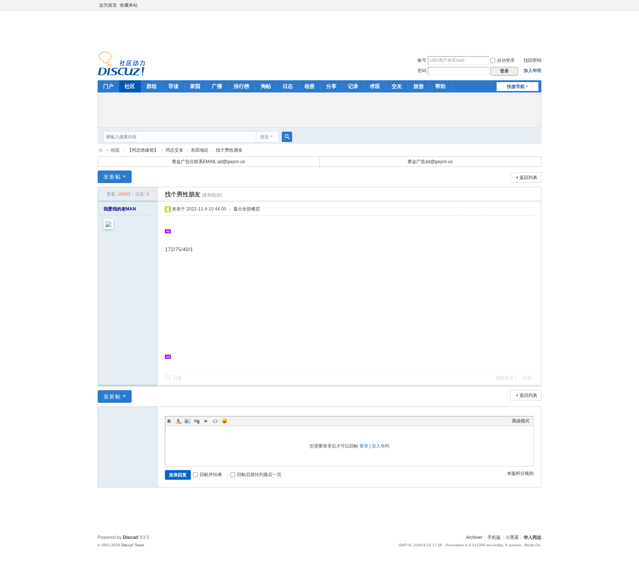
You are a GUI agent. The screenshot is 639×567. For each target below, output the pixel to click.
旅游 (418, 86)
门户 (108, 86)
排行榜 (241, 86)
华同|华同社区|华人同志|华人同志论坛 (101, 150)
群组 (151, 86)
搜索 (264, 136)
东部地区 (200, 150)
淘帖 (266, 86)
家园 (195, 86)
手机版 (494, 537)
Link (196, 421)
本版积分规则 (520, 473)
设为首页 (108, 5)
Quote (206, 421)
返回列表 (528, 177)
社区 (130, 86)
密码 (421, 70)
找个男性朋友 (229, 150)
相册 (309, 86)
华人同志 (532, 537)
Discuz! (131, 537)
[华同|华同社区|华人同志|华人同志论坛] (121, 63)
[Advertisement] (319, 29)
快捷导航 (516, 86)
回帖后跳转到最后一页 (259, 474)
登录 (363, 446)
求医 (375, 86)
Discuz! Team (132, 545)
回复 (177, 378)
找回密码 (532, 60)
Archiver (474, 537)
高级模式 (521, 420)
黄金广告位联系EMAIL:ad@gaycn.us (208, 161)
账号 (421, 60)
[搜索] (287, 137)
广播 (217, 86)
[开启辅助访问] (539, 5)
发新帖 (112, 177)
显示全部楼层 (246, 209)
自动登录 (506, 60)
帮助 (440, 86)
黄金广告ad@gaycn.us (430, 161)
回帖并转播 (211, 474)
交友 (397, 86)
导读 (173, 86)
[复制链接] (212, 195)
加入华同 (532, 70)
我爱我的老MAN (120, 209)
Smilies (224, 421)
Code (215, 421)
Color (178, 421)
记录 (353, 86)
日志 (288, 86)
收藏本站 (129, 5)
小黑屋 (512, 537)
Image (187, 421)
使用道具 (505, 378)
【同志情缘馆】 (142, 150)
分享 (331, 86)
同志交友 (174, 150)
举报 (527, 378)
